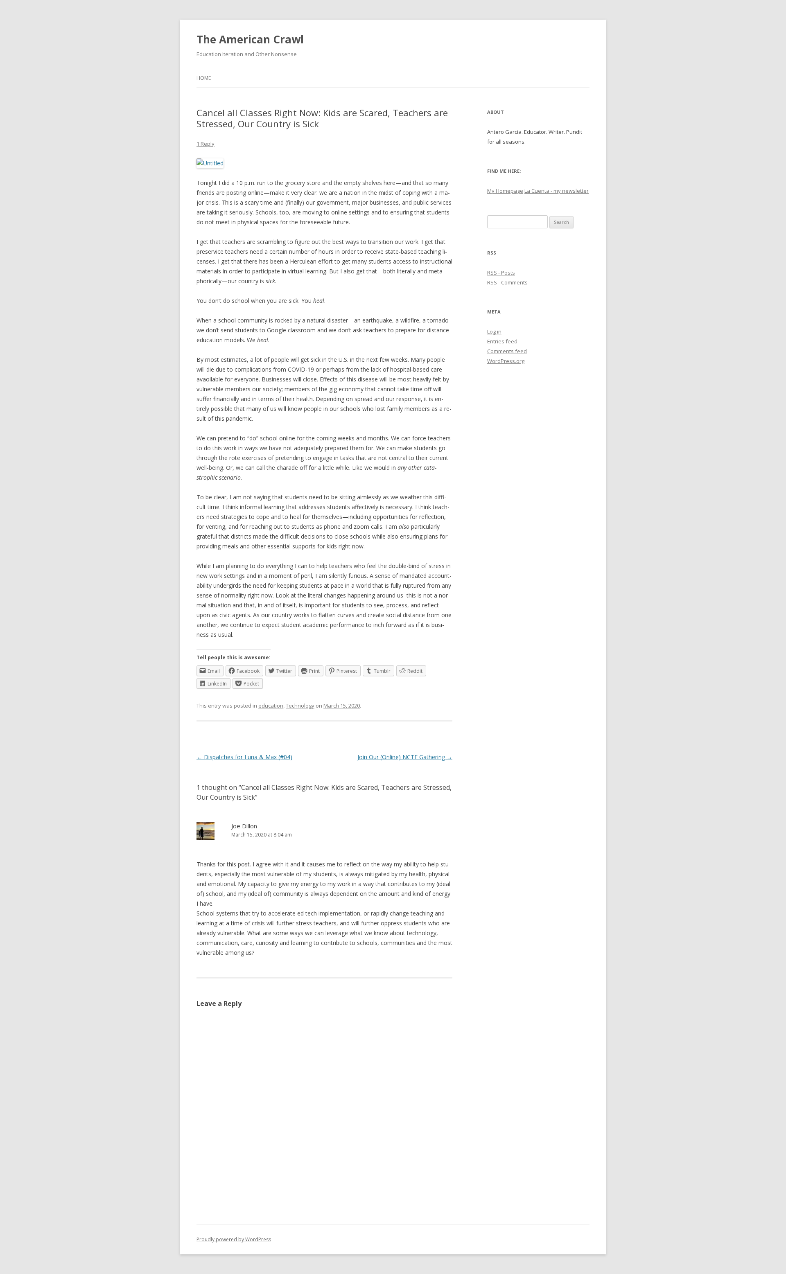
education (270, 705)
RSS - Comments (507, 282)
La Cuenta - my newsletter (556, 190)
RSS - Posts (501, 272)
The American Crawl (250, 39)
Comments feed (507, 351)
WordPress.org (505, 361)
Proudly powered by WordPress (233, 1239)
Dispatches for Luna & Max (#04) (244, 757)
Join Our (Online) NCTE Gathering (404, 757)
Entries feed (502, 341)
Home (203, 77)
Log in (494, 331)
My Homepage (505, 190)
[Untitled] (210, 163)
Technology (300, 705)
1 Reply (205, 143)
